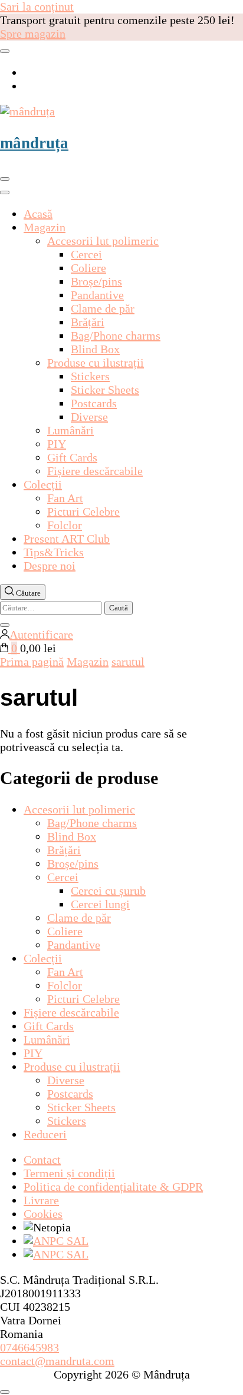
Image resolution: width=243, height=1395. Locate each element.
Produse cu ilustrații (95, 362)
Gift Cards (72, 457)
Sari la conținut (37, 6)
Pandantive (97, 294)
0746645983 (29, 1347)
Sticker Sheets (105, 389)
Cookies (43, 1213)
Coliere (88, 267)
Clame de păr (102, 308)
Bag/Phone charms (115, 335)
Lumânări (70, 430)
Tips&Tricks (54, 552)
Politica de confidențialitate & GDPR (113, 1186)
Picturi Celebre (83, 511)
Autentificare (41, 634)
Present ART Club (67, 538)
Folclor (64, 525)
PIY (56, 443)
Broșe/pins (96, 281)
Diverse (89, 416)
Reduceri (45, 1134)
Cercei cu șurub (108, 890)
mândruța (34, 143)
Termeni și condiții (69, 1173)
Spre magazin (32, 33)
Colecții (43, 484)
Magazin (44, 227)
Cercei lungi (100, 904)
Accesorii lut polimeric (103, 240)
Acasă (38, 213)
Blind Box (95, 349)
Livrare (41, 1200)
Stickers (90, 376)
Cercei (86, 254)
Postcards (94, 403)
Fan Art (65, 497)
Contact (42, 1159)
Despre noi (49, 565)
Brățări (87, 321)
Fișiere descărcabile (95, 470)
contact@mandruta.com (57, 1360)
